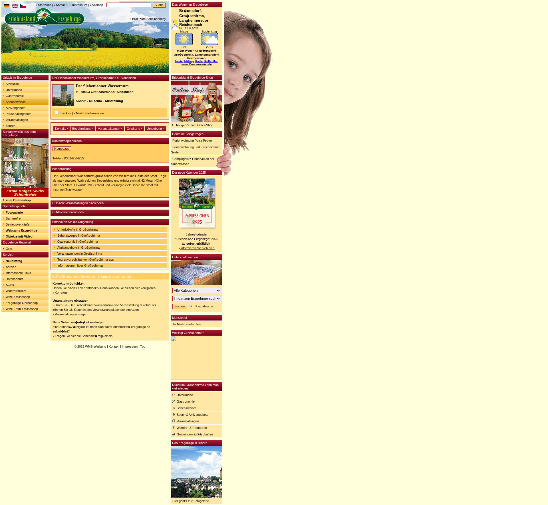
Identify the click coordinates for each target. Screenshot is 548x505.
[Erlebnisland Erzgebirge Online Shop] (196, 120)
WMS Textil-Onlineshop (22, 309)
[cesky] (23, 6)
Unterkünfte (14, 90)
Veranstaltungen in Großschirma (79, 253)
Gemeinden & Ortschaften (195, 434)
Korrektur (61, 292)
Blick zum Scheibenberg (149, 19)
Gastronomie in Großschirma (77, 241)
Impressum (79, 5)
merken (66, 113)
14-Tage (189, 61)
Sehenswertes (16, 102)
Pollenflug (211, 61)
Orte (9, 248)
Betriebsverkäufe (17, 224)
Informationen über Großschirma (80, 265)
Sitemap (97, 5)
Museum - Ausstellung (106, 101)
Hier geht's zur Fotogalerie (190, 501)
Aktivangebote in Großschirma (78, 247)
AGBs (10, 285)
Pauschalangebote (18, 113)
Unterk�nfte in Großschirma (77, 229)
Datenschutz (14, 279)
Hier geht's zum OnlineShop (194, 125)
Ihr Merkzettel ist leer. (187, 324)
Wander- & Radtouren (192, 427)
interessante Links (18, 273)
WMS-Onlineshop (18, 297)
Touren (10, 125)
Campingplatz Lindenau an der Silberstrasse (192, 161)
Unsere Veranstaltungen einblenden (79, 203)
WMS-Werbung (95, 346)
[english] (15, 6)
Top (142, 346)
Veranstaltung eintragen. (71, 314)
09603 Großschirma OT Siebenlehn (107, 92)
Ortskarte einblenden (69, 212)
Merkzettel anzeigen (90, 113)
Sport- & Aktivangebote (192, 414)
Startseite (44, 5)
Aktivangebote (15, 107)
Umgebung (155, 128)
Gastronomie (15, 96)
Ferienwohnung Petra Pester (192, 140)
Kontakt (61, 5)
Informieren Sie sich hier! (197, 248)
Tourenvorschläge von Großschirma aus (85, 259)
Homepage (61, 148)
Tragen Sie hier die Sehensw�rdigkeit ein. (84, 336)
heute (179, 61)
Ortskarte (134, 128)
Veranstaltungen (17, 119)
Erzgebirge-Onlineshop (22, 303)
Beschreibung (82, 128)
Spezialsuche (204, 306)
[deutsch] (6, 6)
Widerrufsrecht (16, 291)
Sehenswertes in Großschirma (78, 235)
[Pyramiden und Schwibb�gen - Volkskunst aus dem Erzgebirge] (25, 196)
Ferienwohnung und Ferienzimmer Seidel (195, 149)
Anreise (11, 267)
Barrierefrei (13, 218)
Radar (199, 61)
